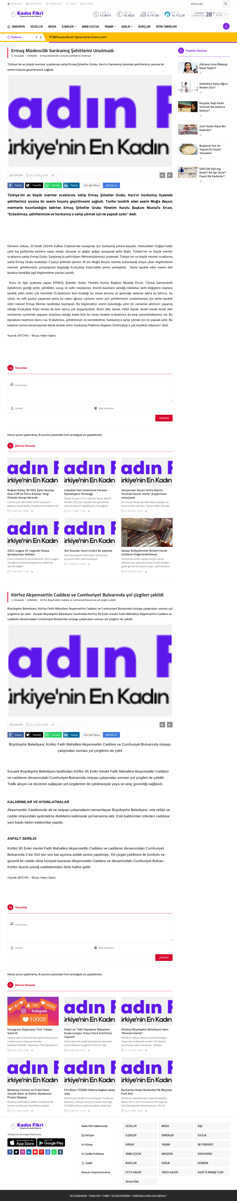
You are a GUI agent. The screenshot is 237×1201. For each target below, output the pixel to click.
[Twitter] (16, 1152)
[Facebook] (10, 1152)
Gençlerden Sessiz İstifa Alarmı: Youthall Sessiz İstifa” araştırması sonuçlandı (144, 493)
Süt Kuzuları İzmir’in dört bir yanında (88, 550)
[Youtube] (35, 1152)
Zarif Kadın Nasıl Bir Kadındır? (212, 128)
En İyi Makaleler (78, 1195)
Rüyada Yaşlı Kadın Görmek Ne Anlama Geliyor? (212, 106)
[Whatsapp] (54, 1152)
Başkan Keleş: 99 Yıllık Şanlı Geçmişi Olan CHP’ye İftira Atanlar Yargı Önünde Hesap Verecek (30, 493)
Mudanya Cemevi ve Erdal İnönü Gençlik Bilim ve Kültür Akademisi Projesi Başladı (29, 1093)
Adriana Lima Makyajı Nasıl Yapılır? (213, 66)
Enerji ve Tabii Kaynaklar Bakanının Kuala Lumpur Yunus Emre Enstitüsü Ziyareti (88, 1033)
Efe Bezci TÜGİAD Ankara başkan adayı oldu (89, 1091)
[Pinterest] (41, 1152)
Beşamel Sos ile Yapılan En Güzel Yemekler (210, 149)
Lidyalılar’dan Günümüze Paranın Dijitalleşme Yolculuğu (85, 492)
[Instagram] (22, 1152)
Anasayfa (19, 56)
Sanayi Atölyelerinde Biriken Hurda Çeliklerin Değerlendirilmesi (144, 552)
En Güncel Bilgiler (121, 1195)
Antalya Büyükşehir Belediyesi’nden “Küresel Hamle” (144, 1031)
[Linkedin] (28, 1152)
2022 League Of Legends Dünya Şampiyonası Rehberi (28, 552)
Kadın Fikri (95, 1195)
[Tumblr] (60, 1152)
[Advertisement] (90, 351)
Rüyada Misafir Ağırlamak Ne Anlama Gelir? (78, 37)
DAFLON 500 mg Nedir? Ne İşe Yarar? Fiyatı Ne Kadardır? (212, 172)
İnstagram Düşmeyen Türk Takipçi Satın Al (29, 1031)
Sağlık (106, 1195)
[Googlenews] (47, 1152)
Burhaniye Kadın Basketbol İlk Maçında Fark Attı (146, 1091)
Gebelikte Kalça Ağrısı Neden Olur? (213, 85)
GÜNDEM (32, 56)
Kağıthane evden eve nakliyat (149, 1195)
